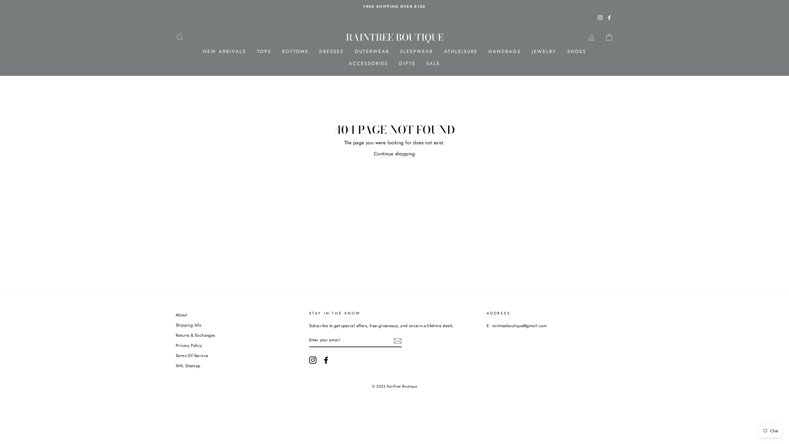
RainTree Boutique (395, 37)
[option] (394, 6)
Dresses (331, 51)
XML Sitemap (188, 366)
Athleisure (461, 51)
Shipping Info (188, 325)
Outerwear (372, 51)
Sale (433, 63)
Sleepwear (416, 51)
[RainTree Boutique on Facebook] (326, 360)
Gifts (407, 63)
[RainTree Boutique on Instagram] (313, 360)
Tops (264, 51)
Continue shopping (394, 153)
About (181, 315)
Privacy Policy (189, 345)
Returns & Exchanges (195, 335)
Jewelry (544, 51)
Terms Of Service (192, 355)
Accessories (368, 63)
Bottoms (295, 51)
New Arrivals (224, 51)
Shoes (576, 51)
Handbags (505, 51)
